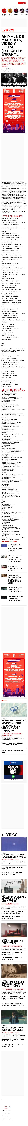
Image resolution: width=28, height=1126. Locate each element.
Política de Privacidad (6, 1110)
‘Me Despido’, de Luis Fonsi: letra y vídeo (15, 598)
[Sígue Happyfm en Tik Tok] (25, 3)
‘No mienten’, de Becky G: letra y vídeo (11, 958)
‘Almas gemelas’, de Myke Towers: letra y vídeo (12, 873)
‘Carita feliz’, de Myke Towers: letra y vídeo (15, 548)
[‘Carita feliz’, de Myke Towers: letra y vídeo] (4, 545)
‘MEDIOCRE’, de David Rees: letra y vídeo (15, 590)
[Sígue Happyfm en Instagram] (21, 3)
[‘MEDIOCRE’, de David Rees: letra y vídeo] (4, 588)
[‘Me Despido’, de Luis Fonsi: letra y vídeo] (4, 597)
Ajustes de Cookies (6, 1115)
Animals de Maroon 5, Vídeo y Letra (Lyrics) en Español (12, 45)
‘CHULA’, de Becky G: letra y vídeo (15, 568)
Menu (2, 6)
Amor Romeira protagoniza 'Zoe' (13, 751)
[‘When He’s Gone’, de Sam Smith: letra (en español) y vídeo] (4, 575)
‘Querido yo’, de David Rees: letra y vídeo (12, 1040)
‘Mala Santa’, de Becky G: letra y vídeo (11, 953)
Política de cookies (6, 1113)
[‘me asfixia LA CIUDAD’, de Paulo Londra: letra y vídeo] (4, 556)
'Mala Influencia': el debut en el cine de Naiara (12, 743)
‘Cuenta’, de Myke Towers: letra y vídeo (12, 868)
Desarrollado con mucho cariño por (7, 1120)
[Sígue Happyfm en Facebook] (19, 3)
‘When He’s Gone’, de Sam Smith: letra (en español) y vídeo (14, 579)
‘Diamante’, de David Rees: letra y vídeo (12, 1045)
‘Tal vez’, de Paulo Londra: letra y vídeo (12, 917)
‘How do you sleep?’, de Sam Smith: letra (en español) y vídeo (13, 998)
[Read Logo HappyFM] (9, 3)
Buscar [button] (25, 6)
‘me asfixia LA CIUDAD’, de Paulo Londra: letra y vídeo (15, 558)
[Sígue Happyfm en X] (23, 3)
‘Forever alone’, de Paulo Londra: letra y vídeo (12, 912)
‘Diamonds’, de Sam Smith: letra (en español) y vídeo (12, 1004)
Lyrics (7, 30)
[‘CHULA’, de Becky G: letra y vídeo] (4, 566)
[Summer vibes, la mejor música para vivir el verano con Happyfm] (14, 710)
